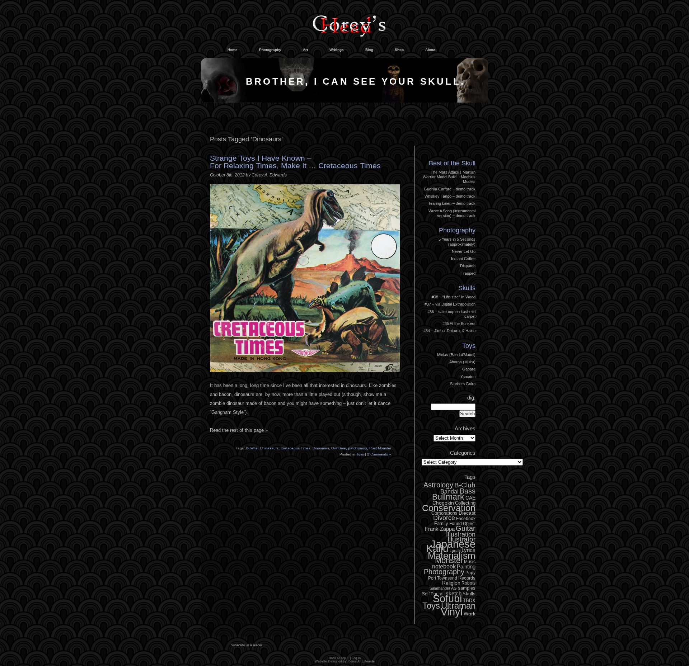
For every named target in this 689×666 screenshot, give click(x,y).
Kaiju (437, 548)
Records (466, 578)
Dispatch (467, 266)
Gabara (468, 369)
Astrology (438, 485)
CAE (470, 498)
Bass (467, 491)
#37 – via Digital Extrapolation (450, 304)
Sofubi (447, 598)
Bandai (449, 491)
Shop (399, 50)
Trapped (468, 273)
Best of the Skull (452, 163)
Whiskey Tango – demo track (450, 196)
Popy (470, 572)
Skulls (466, 288)
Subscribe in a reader (246, 645)
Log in (464, 144)
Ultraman (458, 605)
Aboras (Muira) (462, 362)
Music (469, 561)
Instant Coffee (463, 258)
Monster (449, 560)
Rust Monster (380, 448)
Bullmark (448, 496)
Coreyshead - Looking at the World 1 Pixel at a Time (349, 23)
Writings (336, 50)
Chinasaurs (269, 448)
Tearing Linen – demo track (451, 203)
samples (466, 588)
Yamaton (467, 376)
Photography (270, 50)
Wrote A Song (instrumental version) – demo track (451, 213)
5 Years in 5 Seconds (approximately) (457, 241)
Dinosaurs (321, 448)
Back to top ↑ (339, 658)
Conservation (448, 508)
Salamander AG (443, 588)
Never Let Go (463, 251)
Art (305, 50)
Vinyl (452, 612)
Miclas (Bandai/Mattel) (456, 355)
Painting (466, 566)
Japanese (452, 544)
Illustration (460, 534)
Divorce (444, 517)
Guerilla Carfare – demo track (449, 189)
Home (233, 50)
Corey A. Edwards (361, 661)
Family (441, 523)
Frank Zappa (440, 529)
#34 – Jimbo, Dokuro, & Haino (449, 331)
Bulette (252, 448)
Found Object (462, 523)
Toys (360, 454)
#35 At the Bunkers (458, 323)
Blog (369, 50)
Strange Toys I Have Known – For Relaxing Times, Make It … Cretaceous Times (295, 162)
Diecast (467, 513)
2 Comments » (379, 454)
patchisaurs (357, 448)
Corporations (444, 513)
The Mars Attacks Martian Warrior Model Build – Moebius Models (449, 177)
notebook (444, 566)
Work (469, 614)
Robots (468, 583)
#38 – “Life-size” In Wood (453, 297)
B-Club (464, 485)
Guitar (465, 528)
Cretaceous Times (295, 448)
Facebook (465, 518)
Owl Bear (338, 448)
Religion (451, 583)
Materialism (451, 556)
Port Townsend (442, 578)
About (430, 50)
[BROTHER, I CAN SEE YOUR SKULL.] (344, 101)
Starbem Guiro (462, 384)
